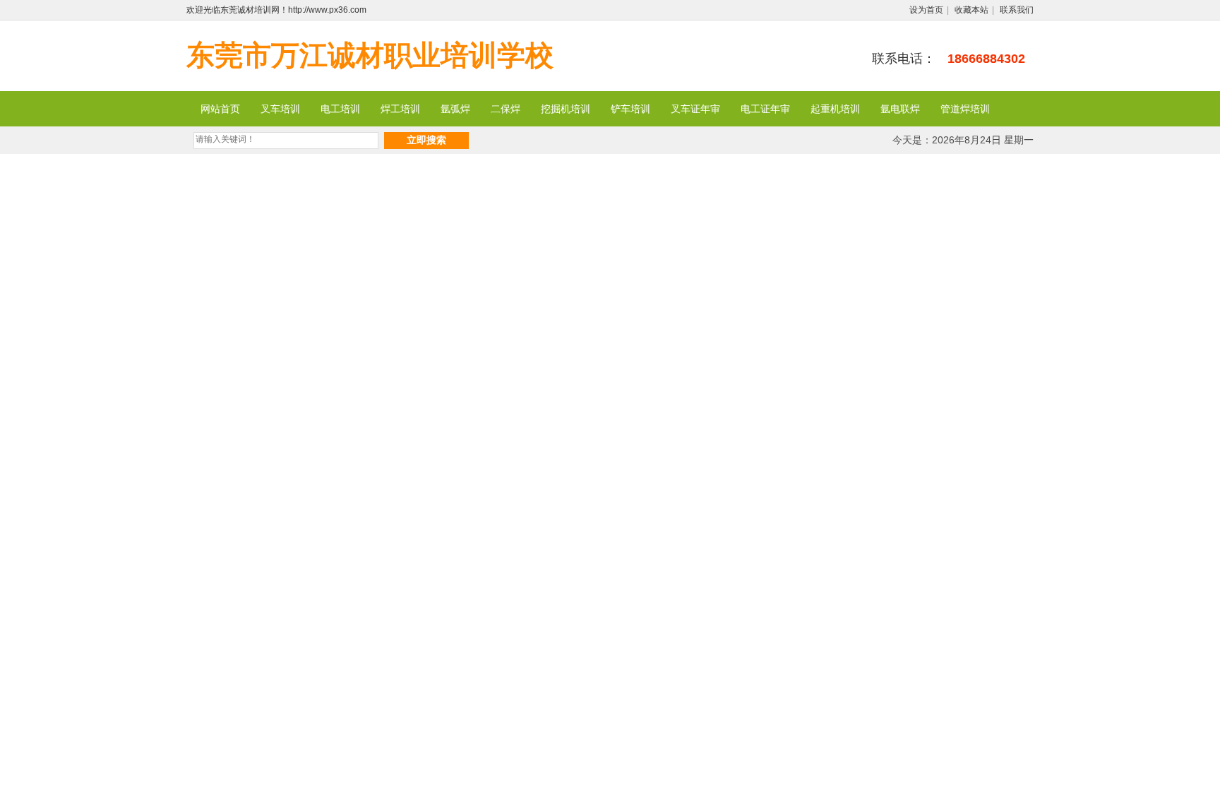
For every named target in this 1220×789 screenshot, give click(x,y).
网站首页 (220, 108)
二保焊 (505, 108)
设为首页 (926, 10)
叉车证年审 (695, 108)
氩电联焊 (900, 108)
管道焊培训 (965, 108)
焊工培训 (400, 108)
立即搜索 (426, 140)
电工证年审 (765, 108)
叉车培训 (280, 108)
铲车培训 (630, 108)
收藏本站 (971, 10)
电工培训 (340, 108)
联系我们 (1017, 10)
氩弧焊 (455, 108)
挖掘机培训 (565, 108)
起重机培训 (835, 108)
